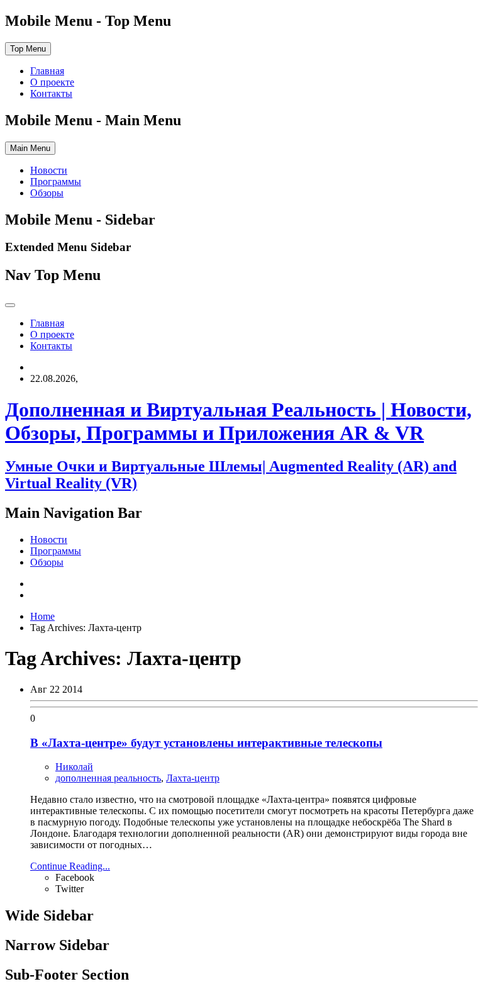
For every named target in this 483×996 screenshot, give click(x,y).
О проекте (52, 82)
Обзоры (47, 192)
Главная (47, 70)
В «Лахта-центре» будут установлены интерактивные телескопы (206, 742)
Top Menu (28, 48)
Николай (74, 766)
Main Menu (30, 148)
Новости (48, 170)
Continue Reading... (70, 866)
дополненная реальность (108, 778)
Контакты (51, 93)
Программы (55, 181)
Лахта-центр (192, 778)
